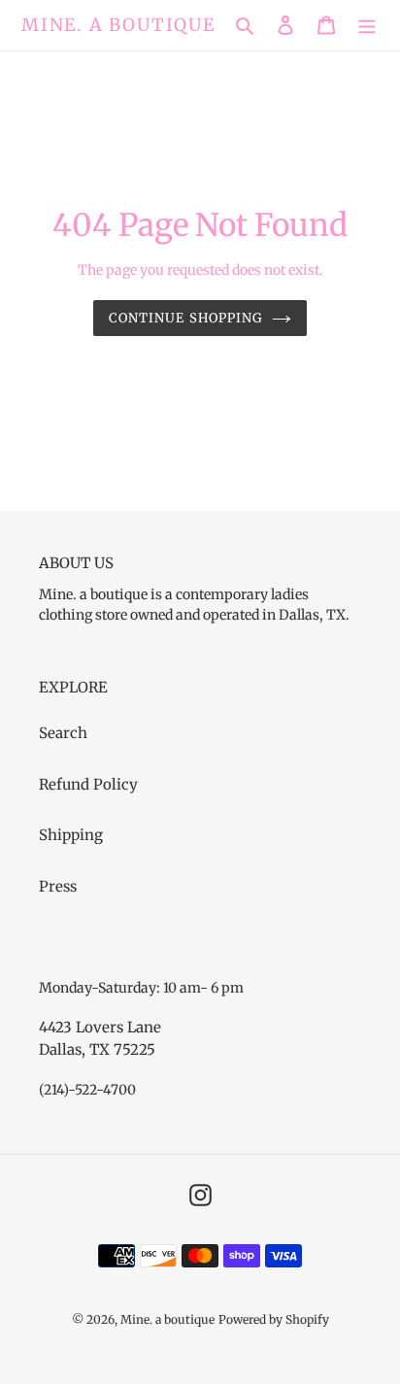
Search (63, 733)
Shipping (71, 835)
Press (58, 886)
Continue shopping (185, 318)
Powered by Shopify (273, 1319)
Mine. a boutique (118, 25)
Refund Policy (88, 784)
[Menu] (367, 26)
